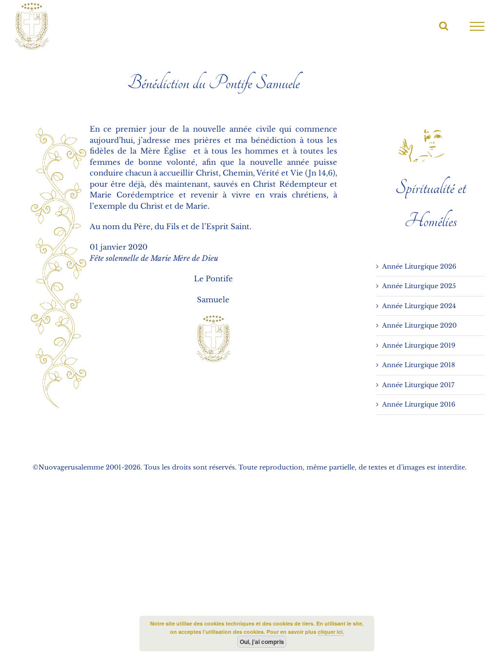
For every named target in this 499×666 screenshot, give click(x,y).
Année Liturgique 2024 (419, 306)
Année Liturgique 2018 (418, 365)
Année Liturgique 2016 (418, 404)
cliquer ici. (331, 631)
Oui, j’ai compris (262, 641)
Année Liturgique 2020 (419, 325)
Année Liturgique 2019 (418, 345)
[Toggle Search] (443, 26)
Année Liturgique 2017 (418, 385)
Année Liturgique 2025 (419, 286)
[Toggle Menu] (477, 26)
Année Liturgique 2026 (419, 266)
